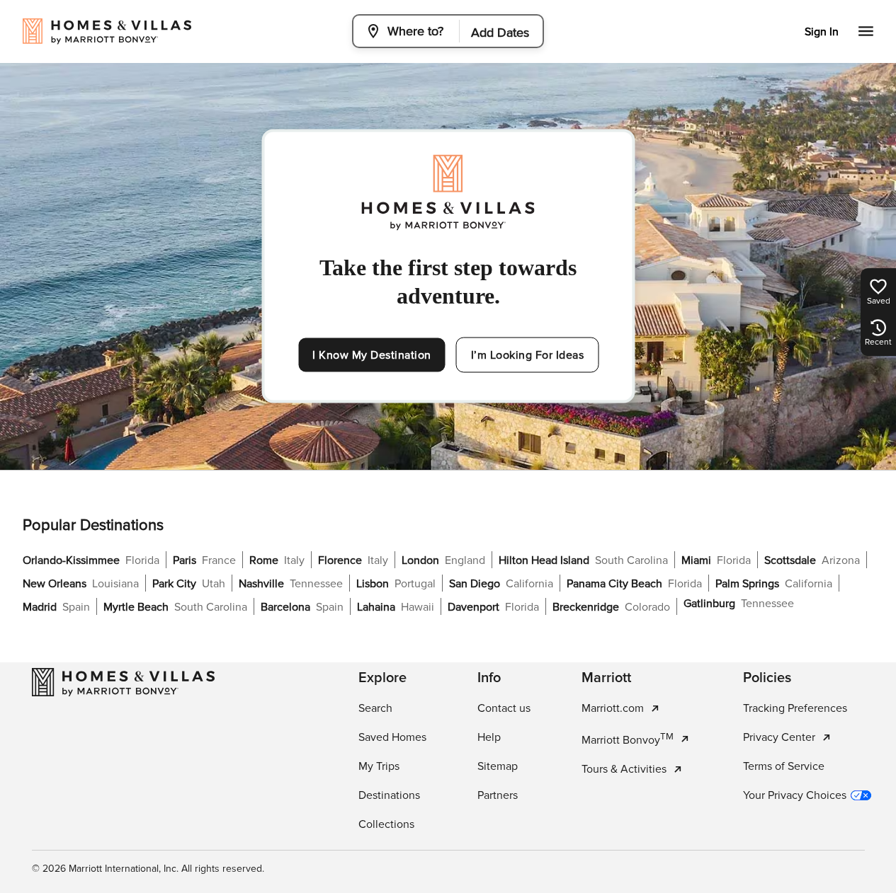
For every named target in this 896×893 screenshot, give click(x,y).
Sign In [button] (822, 32)
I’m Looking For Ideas (527, 355)
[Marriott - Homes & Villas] (123, 682)
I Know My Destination (371, 355)
